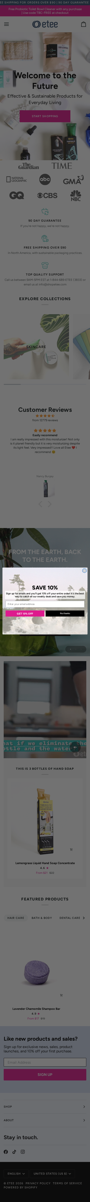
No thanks (65, 613)
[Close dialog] (84, 571)
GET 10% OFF (25, 613)
